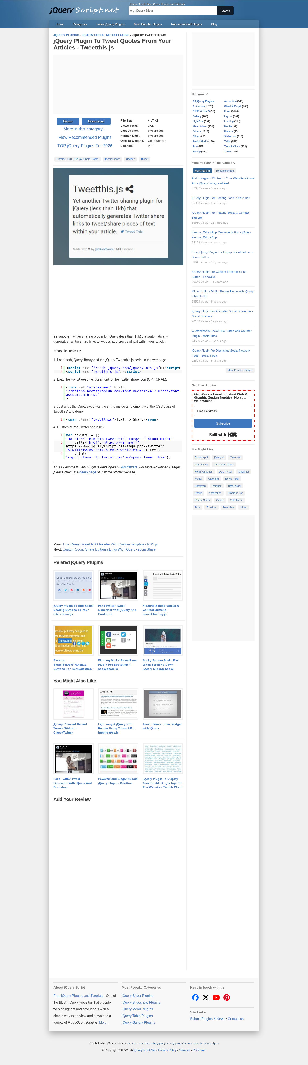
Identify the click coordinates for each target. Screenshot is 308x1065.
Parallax (216, 485)
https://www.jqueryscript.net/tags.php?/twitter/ (115, 446)
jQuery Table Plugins (137, 1016)
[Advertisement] (118, 84)
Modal (198, 478)
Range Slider (202, 500)
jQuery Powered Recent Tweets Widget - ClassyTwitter (70, 728)
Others (197, 131)
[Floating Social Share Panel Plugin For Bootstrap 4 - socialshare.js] (118, 640)
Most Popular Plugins (148, 24)
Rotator (228, 131)
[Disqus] (118, 855)
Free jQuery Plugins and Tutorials (86, 8)
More (103, 1022)
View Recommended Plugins (84, 137)
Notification (215, 493)
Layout (228, 116)
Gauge (220, 500)
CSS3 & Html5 (201, 111)
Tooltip (197, 151)
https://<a (114, 442)
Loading (229, 121)
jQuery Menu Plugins (137, 1009)
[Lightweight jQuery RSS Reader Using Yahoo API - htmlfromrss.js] (118, 704)
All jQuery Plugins (203, 101)
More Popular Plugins (240, 370)
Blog (214, 24)
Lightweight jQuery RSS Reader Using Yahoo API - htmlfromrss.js (116, 728)
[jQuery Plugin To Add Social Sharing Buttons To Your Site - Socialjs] (73, 585)
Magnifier (243, 471)
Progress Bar (235, 493)
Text (195, 146)
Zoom (227, 151)
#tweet (144, 159)
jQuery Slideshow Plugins (141, 1002)
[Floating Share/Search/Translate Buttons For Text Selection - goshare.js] (73, 640)
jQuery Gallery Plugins (138, 1022)
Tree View (228, 507)
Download (96, 121)
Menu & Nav (200, 126)
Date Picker (225, 471)
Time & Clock (232, 146)
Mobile (228, 126)
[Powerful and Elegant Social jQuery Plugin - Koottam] (118, 759)
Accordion (230, 101)
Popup (198, 493)
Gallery (197, 116)
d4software (129, 467)
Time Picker (234, 485)
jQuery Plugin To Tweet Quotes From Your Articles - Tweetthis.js (112, 44)
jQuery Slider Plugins (137, 995)
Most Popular (202, 170)
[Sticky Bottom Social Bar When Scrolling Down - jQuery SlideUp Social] (163, 640)
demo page (87, 472)
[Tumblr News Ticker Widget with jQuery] (163, 704)
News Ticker (232, 478)
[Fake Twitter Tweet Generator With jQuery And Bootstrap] (118, 585)
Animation (199, 106)
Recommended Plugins (186, 24)
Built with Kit (223, 434)
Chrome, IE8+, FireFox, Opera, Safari (77, 159)
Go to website (157, 140)
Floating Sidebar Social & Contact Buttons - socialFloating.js (161, 610)
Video (244, 507)
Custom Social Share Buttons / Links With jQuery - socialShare (109, 549)
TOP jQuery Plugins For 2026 (84, 145)
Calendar (213, 478)
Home (59, 24)
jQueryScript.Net (144, 1050)
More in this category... (84, 129)
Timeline (211, 507)
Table (227, 141)
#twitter (130, 159)
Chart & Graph (232, 106)
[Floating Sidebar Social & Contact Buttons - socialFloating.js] (163, 585)
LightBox (198, 121)
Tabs (197, 507)
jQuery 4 (219, 457)
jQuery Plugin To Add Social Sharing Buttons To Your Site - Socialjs (73, 610)
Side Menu (236, 500)
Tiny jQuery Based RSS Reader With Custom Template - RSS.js (110, 544)
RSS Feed (199, 1050)
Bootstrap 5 (201, 457)
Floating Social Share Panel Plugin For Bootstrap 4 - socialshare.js (117, 664)
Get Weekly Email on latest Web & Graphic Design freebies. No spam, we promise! (221, 397)
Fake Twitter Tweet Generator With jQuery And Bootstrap (117, 610)
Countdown (201, 464)
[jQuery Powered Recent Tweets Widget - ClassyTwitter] (73, 704)
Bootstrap (200, 485)
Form (227, 111)
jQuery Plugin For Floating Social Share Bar (221, 198)
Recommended (225, 170)
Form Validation (204, 471)
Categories (80, 24)
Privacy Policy (167, 1050)
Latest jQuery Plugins (110, 24)
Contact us (236, 1019)
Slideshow (230, 136)
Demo (68, 121)
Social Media (200, 141)
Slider (196, 136)
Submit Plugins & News (207, 1019)
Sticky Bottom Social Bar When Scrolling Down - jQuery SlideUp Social (160, 664)
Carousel (235, 457)
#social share (112, 159)
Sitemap (184, 1050)
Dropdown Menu (223, 464)
